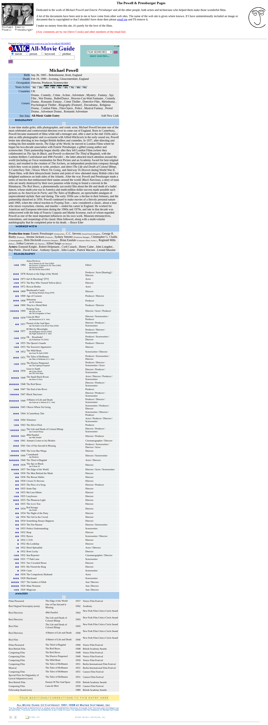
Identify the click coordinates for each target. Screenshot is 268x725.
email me (122, 19)
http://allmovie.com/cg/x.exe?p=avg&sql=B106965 (45, 43)
